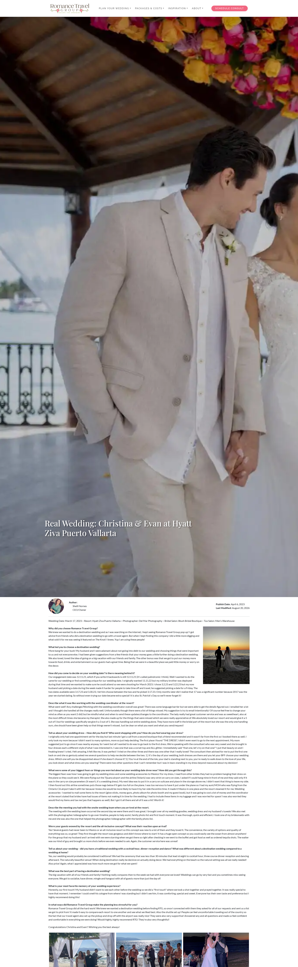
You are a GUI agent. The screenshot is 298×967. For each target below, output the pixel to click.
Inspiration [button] (177, 8)
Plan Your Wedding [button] (114, 8)
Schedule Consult (229, 8)
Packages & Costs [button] (148, 8)
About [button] (196, 8)
